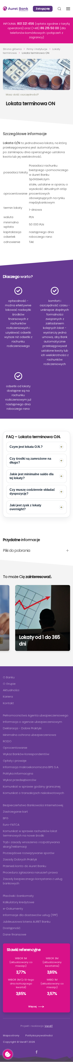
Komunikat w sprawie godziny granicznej (31, 786)
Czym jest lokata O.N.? (26, 446)
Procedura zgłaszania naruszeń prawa (30, 872)
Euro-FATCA (11, 825)
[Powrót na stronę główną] (15, 9)
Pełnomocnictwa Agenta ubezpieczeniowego (35, 715)
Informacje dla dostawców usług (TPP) (30, 915)
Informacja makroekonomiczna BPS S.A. (31, 767)
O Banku (9, 677)
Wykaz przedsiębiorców (19, 780)
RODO (7, 741)
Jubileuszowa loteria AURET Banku (26, 922)
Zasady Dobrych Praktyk (20, 859)
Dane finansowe (14, 934)
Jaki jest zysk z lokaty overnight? (25, 507)
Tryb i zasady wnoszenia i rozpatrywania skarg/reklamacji (31, 844)
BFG (5, 818)
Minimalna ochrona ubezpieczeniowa (29, 735)
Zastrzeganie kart (15, 812)
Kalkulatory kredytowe (18, 902)
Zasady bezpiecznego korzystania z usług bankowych (32, 881)
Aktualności (11, 690)
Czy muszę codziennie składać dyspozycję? (32, 491)
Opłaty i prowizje (14, 761)
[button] (59, 9)
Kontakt (8, 703)
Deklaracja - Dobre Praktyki (22, 728)
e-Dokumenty (13, 909)
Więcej (32, 1006)
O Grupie (9, 684)
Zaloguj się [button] (43, 8)
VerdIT (49, 1026)
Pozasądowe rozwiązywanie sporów (28, 853)
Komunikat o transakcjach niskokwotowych (33, 793)
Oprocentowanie (15, 748)
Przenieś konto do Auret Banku (24, 866)
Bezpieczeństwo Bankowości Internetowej (33, 805)
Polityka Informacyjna (18, 773)
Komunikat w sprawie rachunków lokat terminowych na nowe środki (30, 833)
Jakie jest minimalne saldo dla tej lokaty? (32, 476)
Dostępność (11, 928)
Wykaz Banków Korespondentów (26, 754)
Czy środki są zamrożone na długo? (30, 460)
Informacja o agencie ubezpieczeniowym (32, 722)
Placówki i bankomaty (18, 896)
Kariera (8, 696)
